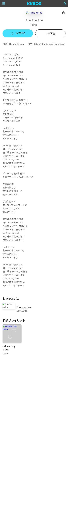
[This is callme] (34, 12)
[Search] (65, 3)
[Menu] (4, 3)
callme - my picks (9, 347)
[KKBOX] (34, 3)
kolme (34, 24)
